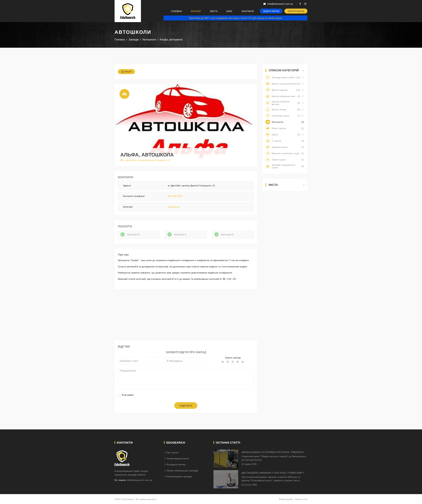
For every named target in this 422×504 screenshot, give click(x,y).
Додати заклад (271, 11)
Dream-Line (301, 499)
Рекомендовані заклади (179, 476)
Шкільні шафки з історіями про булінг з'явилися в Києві (273, 452)
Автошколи (174, 206)
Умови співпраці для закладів (182, 470)
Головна (176, 11)
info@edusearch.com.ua (139, 480)
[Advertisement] (186, 317)
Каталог (196, 11)
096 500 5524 (175, 196)
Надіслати (185, 405)
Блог (229, 11)
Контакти (248, 11)
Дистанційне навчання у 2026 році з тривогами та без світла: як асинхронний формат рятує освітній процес (273, 473)
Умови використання (177, 458)
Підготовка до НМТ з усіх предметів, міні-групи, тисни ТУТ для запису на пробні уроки (235, 18)
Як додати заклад (175, 464)
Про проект (172, 452)
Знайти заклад (296, 11)
